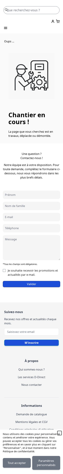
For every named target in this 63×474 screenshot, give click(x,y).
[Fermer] (59, 433)
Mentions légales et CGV (31, 422)
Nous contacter (31, 385)
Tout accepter (17, 463)
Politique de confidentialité (18, 451)
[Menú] (6, 28)
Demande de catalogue (31, 414)
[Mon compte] (53, 21)
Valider (31, 284)
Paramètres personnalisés (46, 463)
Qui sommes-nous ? (31, 369)
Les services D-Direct (31, 377)
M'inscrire (31, 343)
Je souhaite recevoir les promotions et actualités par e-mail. (33, 273)
